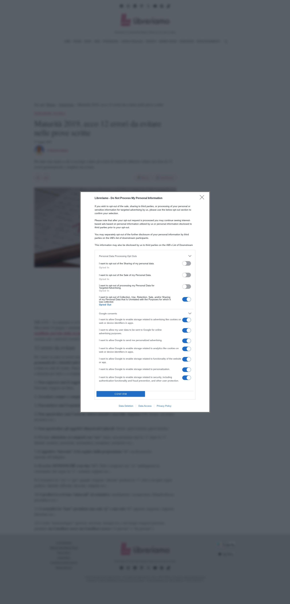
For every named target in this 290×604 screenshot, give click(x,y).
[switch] (186, 263)
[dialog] (145, 302)
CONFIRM (121, 394)
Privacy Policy (164, 406)
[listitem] (145, 256)
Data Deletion (126, 406)
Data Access (145, 406)
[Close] (203, 198)
